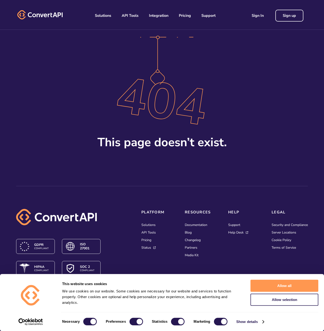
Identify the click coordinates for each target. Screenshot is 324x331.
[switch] (136, 321)
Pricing (185, 15)
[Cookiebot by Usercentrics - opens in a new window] (30, 321)
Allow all (284, 286)
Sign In (258, 15)
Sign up (289, 15)
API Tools (130, 15)
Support (208, 15)
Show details (247, 322)
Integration (158, 15)
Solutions (103, 15)
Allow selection (284, 300)
